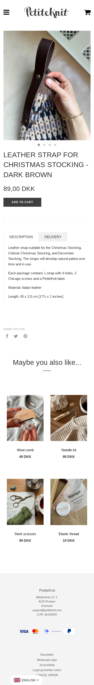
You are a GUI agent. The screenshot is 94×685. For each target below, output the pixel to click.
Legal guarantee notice (47, 670)
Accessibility (47, 665)
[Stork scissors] (25, 502)
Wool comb (25, 450)
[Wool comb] (25, 418)
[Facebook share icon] (7, 335)
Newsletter (47, 654)
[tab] (21, 237)
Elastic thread (69, 534)
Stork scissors (25, 534)
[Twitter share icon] (16, 335)
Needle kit (68, 450)
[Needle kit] (68, 418)
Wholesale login (47, 660)
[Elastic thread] (68, 502)
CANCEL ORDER (47, 675)
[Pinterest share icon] (25, 335)
